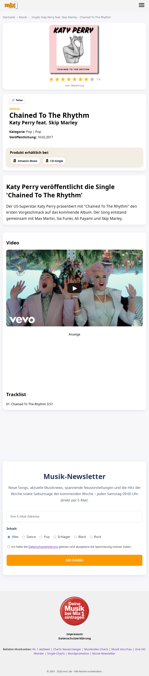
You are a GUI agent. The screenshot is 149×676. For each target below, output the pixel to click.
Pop (47, 537)
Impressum (75, 634)
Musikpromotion (79, 653)
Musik (23, 17)
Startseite (9, 17)
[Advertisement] (74, 360)
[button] (141, 7)
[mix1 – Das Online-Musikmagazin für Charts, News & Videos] (12, 4)
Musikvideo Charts (96, 649)
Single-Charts (56, 653)
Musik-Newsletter (103, 653)
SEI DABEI (74, 560)
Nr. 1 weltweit (41, 649)
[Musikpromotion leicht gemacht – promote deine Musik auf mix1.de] (74, 611)
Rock (97, 537)
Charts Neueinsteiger (67, 649)
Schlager (64, 537)
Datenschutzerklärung (43, 547)
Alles (15, 537)
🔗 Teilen (17, 100)
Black (82, 537)
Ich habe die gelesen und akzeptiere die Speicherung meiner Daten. (71, 547)
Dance (31, 537)
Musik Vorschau (122, 649)
